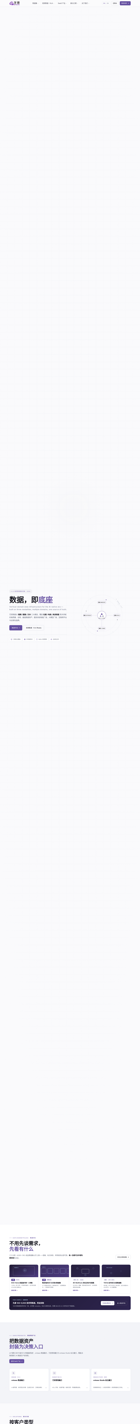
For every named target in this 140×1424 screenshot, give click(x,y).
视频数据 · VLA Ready (33, 628)
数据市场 (16, 628)
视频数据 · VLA (47, 3)
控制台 (115, 3)
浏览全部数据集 (123, 1257)
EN (108, 3)
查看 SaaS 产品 (16, 1361)
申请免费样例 (107, 1303)
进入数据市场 (121, 1303)
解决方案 (73, 3)
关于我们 (85, 3)
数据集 (34, 3)
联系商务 (125, 3)
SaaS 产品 (61, 3)
